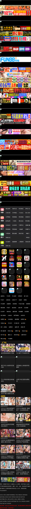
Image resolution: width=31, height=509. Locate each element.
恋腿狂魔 (27, 225)
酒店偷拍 (14, 307)
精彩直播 (3, 307)
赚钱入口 (10, 334)
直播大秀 (23, 327)
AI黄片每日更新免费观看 (22, 380)
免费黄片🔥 (23, 319)
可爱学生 (21, 225)
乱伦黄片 (3, 311)
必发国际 (27, 311)
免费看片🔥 (3, 319)
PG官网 (8, 296)
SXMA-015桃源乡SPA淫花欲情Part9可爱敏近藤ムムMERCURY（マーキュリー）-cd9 (7, 458)
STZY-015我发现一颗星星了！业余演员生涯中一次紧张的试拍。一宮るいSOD (23, 411)
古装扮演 (8, 225)
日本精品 (14, 212)
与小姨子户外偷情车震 (22, 353)
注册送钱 (8, 300)
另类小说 (8, 245)
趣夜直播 (15, 311)
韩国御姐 (14, 217)
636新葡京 (10, 319)
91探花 (14, 221)
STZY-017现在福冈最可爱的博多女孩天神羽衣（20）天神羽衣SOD (8, 410)
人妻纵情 (21, 241)
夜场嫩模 (21, 311)
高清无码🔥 (16, 334)
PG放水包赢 (21, 304)
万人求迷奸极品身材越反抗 (7, 380)
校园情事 (14, 241)
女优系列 (14, 225)
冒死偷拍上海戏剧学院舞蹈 (22, 366)
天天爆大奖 (16, 323)
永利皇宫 (23, 315)
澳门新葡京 (3, 315)
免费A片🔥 (17, 331)
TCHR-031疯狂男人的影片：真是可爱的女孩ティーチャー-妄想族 (22, 473)
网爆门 (27, 233)
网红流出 (21, 221)
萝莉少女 (27, 208)
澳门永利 (26, 296)
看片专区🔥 (3, 334)
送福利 (20, 300)
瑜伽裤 (21, 229)
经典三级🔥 (10, 331)
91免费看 (10, 338)
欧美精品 (21, 208)
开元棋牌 (14, 296)
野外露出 (27, 221)
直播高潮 (28, 304)
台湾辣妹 (8, 217)
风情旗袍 (8, 229)
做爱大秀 (17, 327)
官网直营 (20, 296)
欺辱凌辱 (8, 221)
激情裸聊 (17, 319)
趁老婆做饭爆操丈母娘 (7, 353)
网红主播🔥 (3, 338)
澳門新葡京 (16, 315)
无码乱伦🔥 (3, 323)
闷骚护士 (27, 229)
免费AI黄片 (24, 334)
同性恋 (27, 237)
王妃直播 (26, 307)
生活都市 (8, 241)
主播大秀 (20, 307)
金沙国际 (23, 323)
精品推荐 (8, 208)
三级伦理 (8, 212)
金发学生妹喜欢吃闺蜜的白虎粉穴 (7, 425)
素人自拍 (27, 212)
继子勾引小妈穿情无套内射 (7, 366)
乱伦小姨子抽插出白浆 (7, 393)
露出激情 (14, 233)
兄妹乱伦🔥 (24, 331)
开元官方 (10, 323)
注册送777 (14, 300)
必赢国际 (9, 304)
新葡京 (25, 300)
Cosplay (21, 212)
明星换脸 (14, 229)
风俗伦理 (27, 241)
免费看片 (11, 327)
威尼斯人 (3, 296)
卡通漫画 (8, 233)
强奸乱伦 (14, 208)
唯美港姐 (21, 217)
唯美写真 (21, 233)
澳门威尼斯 (3, 331)
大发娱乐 (10, 315)
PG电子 (2, 300)
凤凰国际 (15, 304)
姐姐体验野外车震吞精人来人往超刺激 (22, 425)
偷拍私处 (9, 311)
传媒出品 (8, 237)
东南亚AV (27, 217)
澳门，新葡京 (4, 327)
